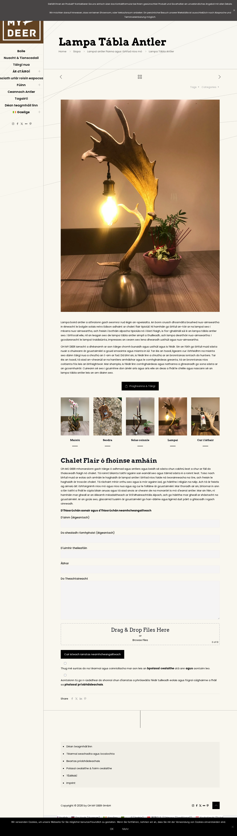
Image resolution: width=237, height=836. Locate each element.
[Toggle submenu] (39, 71)
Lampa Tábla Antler (161, 51)
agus (189, 668)
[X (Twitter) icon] (21, 124)
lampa (196, 331)
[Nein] (232, 827)
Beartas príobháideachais (83, 761)
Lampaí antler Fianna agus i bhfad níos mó (114, 51)
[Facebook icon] (17, 124)
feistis (215, 482)
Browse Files (140, 640)
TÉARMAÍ (71, 775)
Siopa (77, 51)
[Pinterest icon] (30, 124)
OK (112, 829)
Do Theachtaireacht (74, 578)
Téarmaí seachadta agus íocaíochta (90, 754)
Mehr (125, 829)
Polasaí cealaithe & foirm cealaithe (89, 768)
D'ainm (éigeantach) (75, 517)
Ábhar (65, 563)
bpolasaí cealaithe (160, 668)
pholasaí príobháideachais (84, 684)
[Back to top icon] (216, 805)
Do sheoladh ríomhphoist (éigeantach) (88, 533)
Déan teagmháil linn (79, 746)
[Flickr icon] (26, 124)
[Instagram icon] (13, 124)
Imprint (70, 783)
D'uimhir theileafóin (74, 548)
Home (62, 51)
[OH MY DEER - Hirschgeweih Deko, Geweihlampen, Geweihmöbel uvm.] (21, 22)
